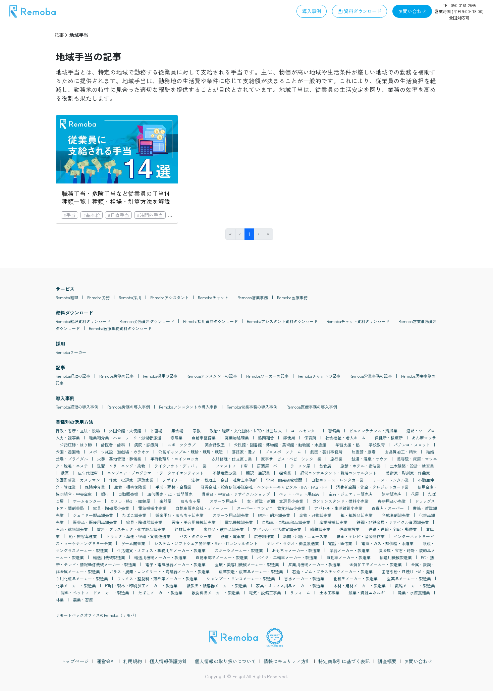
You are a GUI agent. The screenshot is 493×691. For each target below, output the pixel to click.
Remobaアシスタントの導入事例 (188, 407)
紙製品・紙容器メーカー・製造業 (216, 585)
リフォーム (300, 592)
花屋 (415, 494)
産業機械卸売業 (333, 522)
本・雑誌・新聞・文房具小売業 (275, 501)
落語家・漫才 (244, 452)
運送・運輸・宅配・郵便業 (393, 529)
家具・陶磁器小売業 (111, 508)
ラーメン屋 (300, 466)
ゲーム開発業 (133, 543)
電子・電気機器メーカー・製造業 (175, 564)
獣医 (65, 473)
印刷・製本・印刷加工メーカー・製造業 (141, 585)
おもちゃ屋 (190, 501)
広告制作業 (264, 536)
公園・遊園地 (68, 452)
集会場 (177, 430)
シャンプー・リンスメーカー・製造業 (241, 578)
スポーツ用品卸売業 (231, 515)
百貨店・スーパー (388, 508)
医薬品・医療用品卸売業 (95, 522)
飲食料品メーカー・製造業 (215, 592)
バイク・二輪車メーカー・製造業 (287, 557)
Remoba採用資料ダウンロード (210, 321)
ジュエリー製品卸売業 (93, 515)
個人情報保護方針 (168, 661)
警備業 (334, 430)
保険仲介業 (95, 487)
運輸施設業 (349, 529)
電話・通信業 (340, 543)
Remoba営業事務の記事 (370, 376)
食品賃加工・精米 (401, 452)
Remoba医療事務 (292, 297)
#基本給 (91, 215)
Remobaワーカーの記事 (267, 376)
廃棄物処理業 (237, 437)
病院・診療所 (146, 444)
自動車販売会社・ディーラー (201, 508)
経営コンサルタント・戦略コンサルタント (338, 473)
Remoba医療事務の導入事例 (311, 407)
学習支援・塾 (347, 444)
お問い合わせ (418, 661)
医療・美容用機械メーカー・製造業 (247, 564)
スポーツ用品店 (224, 501)
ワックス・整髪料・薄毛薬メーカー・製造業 (157, 578)
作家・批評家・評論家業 (131, 480)
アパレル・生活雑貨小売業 (338, 508)
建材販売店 (392, 494)
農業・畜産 (83, 599)
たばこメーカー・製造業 (160, 592)
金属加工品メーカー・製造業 (375, 564)
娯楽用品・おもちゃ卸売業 (179, 515)
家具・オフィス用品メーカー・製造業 (290, 585)
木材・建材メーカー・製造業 (359, 585)
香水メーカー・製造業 (304, 578)
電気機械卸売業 (239, 522)
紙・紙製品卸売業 (356, 515)
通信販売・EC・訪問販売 (170, 494)
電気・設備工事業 (265, 592)
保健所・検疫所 (389, 437)
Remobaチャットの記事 (319, 376)
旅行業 (336, 459)
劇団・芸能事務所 (326, 452)
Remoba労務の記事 (116, 376)
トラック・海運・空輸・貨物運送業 (138, 536)
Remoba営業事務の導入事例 (252, 407)
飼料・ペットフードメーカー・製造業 (95, 592)
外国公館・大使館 (125, 430)
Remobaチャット (213, 297)
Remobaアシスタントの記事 (211, 376)
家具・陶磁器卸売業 (144, 522)
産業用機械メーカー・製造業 (314, 564)
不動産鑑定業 (225, 473)
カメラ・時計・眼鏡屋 (130, 501)
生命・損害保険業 (130, 487)
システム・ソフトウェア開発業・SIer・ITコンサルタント (206, 543)
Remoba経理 (67, 297)
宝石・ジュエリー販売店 (350, 494)
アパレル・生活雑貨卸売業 (277, 529)
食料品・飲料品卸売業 (224, 529)
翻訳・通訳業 (258, 473)
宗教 (197, 430)
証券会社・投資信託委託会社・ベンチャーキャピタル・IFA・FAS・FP (264, 487)
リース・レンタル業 (391, 480)
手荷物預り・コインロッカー (176, 459)
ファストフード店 (232, 466)
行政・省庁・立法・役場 (78, 430)
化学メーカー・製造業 (76, 585)
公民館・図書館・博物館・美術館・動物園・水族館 (280, 444)
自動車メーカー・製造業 (348, 557)
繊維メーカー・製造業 (415, 585)
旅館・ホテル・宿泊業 (360, 466)
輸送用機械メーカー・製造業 (160, 557)
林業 (60, 599)
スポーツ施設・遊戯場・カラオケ (119, 452)
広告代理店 (88, 473)
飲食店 (325, 466)
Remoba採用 (130, 297)
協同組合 (266, 437)
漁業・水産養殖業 (414, 592)
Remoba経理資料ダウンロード (83, 321)
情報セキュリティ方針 (287, 661)
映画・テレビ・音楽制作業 (360, 536)
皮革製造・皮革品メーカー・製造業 (251, 571)
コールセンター (305, 430)
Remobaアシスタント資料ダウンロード (282, 321)
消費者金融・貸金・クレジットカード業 (372, 487)
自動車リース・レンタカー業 (337, 480)
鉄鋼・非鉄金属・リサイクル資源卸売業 (393, 522)
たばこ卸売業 (134, 515)
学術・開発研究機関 (284, 480)
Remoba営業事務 (252, 297)
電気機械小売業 (152, 508)
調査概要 (387, 661)
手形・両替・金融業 (173, 487)
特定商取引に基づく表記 (344, 661)
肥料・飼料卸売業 (274, 515)
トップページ (75, 661)
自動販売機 (128, 494)
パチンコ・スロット (412, 444)
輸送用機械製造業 (109, 557)
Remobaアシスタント (169, 297)
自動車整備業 (203, 437)
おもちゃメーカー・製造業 (296, 550)
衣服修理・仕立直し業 (232, 459)
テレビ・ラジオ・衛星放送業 (293, 543)
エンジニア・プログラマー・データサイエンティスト (155, 473)
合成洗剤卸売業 (396, 515)
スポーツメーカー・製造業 (239, 550)
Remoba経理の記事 (73, 376)
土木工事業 (329, 592)
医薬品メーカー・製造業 (409, 578)
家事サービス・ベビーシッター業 (291, 459)
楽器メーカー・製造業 (349, 550)
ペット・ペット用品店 (299, 494)
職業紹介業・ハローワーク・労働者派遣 (125, 437)
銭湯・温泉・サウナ (369, 459)
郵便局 (289, 437)
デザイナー (172, 480)
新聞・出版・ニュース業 (305, 536)
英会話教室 (215, 444)
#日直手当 (118, 215)
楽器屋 (165, 501)
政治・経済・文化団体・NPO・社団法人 (246, 430)
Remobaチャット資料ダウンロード (358, 321)
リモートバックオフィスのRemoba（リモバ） (97, 615)
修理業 (176, 437)
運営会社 (106, 661)
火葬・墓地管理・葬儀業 (119, 459)
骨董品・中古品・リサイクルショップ (236, 494)
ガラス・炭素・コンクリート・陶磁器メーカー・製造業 (159, 571)
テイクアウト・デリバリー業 (180, 466)
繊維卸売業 (320, 529)
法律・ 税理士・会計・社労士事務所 (224, 480)
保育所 (310, 437)
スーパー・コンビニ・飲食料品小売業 (271, 508)
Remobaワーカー (71, 352)
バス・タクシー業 (195, 536)
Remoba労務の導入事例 (128, 407)
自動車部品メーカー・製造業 (222, 557)
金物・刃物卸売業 (315, 515)
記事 (59, 35)
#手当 (69, 215)
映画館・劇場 (363, 452)
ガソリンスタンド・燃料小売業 (340, 501)
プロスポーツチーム (283, 452)
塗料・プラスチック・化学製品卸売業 (131, 529)
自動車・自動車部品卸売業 (286, 522)
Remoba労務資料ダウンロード (146, 321)
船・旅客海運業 (83, 536)
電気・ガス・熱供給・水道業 (387, 543)
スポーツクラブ (181, 444)
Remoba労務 (98, 297)
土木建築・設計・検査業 (412, 466)
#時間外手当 (150, 215)
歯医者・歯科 (113, 444)
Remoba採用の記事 (160, 376)
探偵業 (285, 473)
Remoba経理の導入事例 (77, 407)
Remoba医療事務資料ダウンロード (120, 328)
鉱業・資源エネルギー (368, 592)
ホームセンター (87, 501)
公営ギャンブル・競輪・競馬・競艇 (190, 452)
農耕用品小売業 (392, 501)
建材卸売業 (184, 529)
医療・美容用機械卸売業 (193, 522)
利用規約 (132, 661)
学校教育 (377, 444)
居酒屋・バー (269, 466)
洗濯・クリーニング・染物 (121, 466)
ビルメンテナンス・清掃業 (373, 430)
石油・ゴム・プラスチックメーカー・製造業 (332, 571)
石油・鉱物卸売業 (72, 529)
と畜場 (156, 430)
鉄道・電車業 (233, 536)
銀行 (105, 494)
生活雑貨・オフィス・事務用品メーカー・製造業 (161, 550)
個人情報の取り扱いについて (225, 661)
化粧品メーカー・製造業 (355, 578)
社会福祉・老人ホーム (345, 437)
